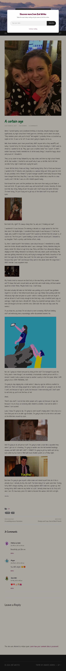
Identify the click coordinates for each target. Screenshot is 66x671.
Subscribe (51, 23)
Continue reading (33, 29)
